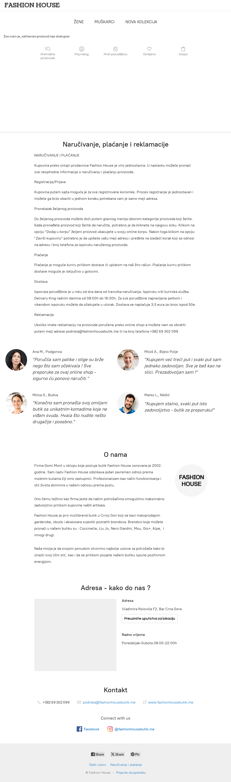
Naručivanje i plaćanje (126, 765)
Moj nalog (82, 54)
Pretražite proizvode (48, 56)
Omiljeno (149, 54)
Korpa (183, 54)
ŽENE (79, 21)
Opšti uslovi (97, 765)
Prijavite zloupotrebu (131, 773)
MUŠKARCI (105, 21)
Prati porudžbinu (115, 54)
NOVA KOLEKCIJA (141, 21)
